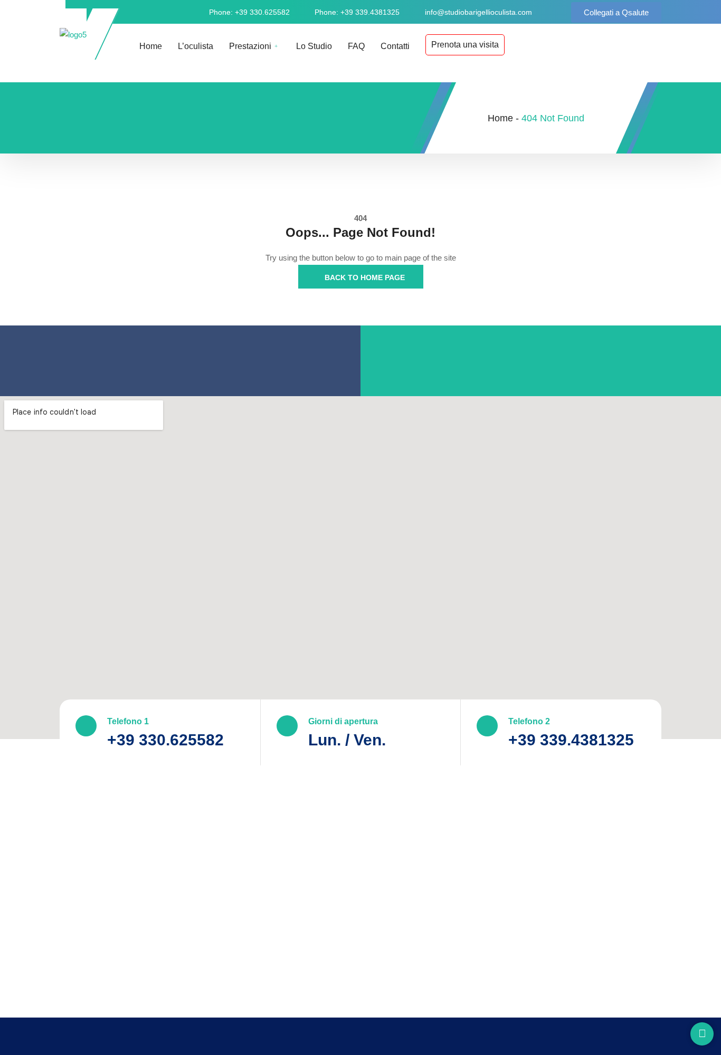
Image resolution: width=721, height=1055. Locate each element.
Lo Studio (314, 46)
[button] (616, 12)
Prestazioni (250, 46)
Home (150, 46)
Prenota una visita (465, 44)
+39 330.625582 (165, 740)
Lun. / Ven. (347, 740)
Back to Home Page (363, 277)
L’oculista (195, 46)
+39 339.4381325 (571, 740)
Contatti (395, 46)
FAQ (356, 46)
